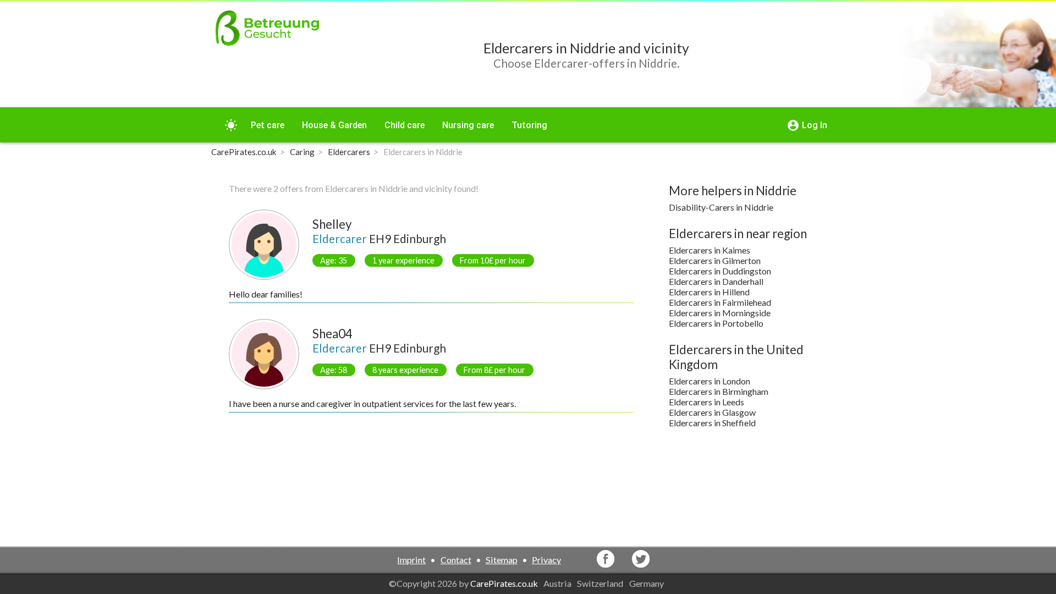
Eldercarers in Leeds (706, 402)
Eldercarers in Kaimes (709, 250)
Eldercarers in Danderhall (716, 281)
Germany (647, 583)
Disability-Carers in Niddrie (721, 207)
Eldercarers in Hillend (709, 292)
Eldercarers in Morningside (720, 312)
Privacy (546, 559)
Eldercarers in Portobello (716, 323)
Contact (456, 559)
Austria (558, 583)
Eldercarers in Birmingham (718, 391)
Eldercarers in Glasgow (712, 412)
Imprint (411, 559)
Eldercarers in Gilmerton (715, 260)
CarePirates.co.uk (504, 583)
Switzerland (601, 583)
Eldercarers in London (709, 381)
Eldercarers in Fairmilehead (720, 302)
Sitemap (502, 559)
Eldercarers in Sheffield (712, 422)
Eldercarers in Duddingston (720, 271)
